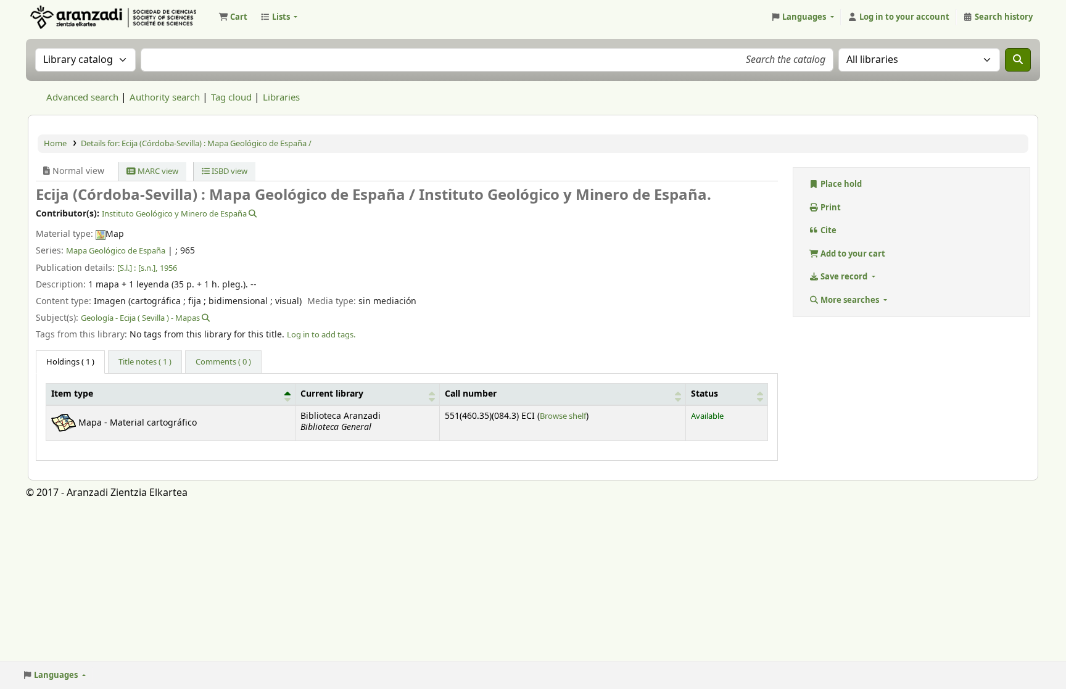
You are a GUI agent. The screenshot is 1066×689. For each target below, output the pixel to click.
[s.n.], (147, 268)
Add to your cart (852, 254)
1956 (168, 268)
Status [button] (704, 394)
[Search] (1018, 60)
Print (830, 207)
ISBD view (228, 171)
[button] (232, 17)
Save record (844, 277)
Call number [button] (471, 394)
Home (55, 143)
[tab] (145, 362)
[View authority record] (252, 214)
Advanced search (82, 97)
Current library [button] (331, 394)
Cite (828, 230)
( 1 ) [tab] (70, 362)
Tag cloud (231, 97)
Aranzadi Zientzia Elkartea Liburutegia (59, 17)
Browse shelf (563, 416)
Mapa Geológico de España (115, 251)
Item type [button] (72, 394)
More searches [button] (850, 300)
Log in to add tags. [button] (321, 334)
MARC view (157, 171)
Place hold (840, 184)
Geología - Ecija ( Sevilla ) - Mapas (140, 318)
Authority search (165, 97)
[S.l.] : (126, 268)
